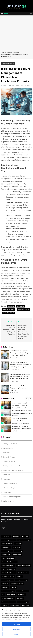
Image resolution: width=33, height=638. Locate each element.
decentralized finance (8, 558)
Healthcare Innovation (8, 309)
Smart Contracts (14, 605)
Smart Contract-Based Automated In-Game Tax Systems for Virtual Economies (21, 405)
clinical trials (20, 306)
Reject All (16, 634)
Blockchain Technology (23, 540)
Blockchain (11, 306)
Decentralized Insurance (23, 565)
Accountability (6, 536)
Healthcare (15, 415)
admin (4, 85)
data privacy (18, 551)
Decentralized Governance (9, 562)
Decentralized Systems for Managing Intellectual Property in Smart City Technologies (20, 365)
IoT (3, 594)
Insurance (6, 479)
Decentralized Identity (8, 565)
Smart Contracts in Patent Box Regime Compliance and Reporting (20, 388)
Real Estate (7, 492)
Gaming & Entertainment (19, 407)
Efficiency (19, 576)
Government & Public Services (20, 423)
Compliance (18, 543)
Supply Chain (25, 605)
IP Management (11, 594)
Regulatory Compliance (8, 602)
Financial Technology (21, 580)
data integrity (16, 547)
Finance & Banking (9, 461)
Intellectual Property (8, 64)
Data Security (6, 554)
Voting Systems (16, 431)
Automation (16, 536)
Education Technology (8, 576)
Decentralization (17, 554)
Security (4, 605)
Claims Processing (7, 543)
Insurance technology (8, 591)
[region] (16, 622)
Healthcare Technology (17, 583)
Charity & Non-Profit (10, 444)
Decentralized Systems (8, 572)
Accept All (16, 624)
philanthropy (21, 594)
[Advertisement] (16, 32)
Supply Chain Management (12, 497)
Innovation (5, 587)
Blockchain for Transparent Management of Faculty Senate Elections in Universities (21, 428)
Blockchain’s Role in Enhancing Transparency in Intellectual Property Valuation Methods (20, 376)
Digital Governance (22, 572)
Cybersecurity (8, 448)
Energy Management (7, 580)
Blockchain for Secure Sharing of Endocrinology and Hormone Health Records (22, 413)
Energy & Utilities (9, 457)
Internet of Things (9, 488)
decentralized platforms (8, 569)
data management (7, 551)
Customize (16, 629)
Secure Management (8, 312)
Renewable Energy (22, 602)
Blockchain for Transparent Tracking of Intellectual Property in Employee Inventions (20, 353)
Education (6, 453)
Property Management (8, 598)
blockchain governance (8, 540)
